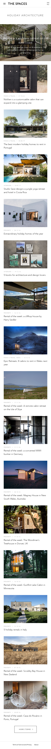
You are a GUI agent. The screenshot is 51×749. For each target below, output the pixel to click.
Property (7, 230)
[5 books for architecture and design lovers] (25, 254)
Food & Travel (25, 34)
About (36, 745)
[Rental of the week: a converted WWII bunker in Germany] (25, 430)
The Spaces (17, 5)
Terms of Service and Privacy (22, 745)
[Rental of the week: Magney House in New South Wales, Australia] (25, 475)
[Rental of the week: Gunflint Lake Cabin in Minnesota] (25, 564)
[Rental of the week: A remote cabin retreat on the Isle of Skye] (25, 385)
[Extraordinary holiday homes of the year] (25, 213)
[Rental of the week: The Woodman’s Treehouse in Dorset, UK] (25, 519)
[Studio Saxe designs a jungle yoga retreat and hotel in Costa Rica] (25, 168)
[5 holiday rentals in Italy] (25, 609)
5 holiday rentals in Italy (15, 629)
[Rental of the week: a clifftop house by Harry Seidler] (25, 296)
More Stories (25, 729)
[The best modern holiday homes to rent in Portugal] (25, 123)
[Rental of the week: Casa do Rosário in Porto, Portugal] (25, 695)
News (18, 357)
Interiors (7, 185)
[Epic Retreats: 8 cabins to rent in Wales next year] (25, 340)
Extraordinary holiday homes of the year (23, 233)
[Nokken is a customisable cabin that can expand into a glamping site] (25, 79)
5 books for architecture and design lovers (25, 275)
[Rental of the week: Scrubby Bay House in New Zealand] (25, 650)
